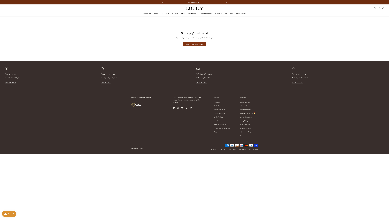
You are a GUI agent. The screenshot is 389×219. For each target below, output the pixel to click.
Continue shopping (194, 44)
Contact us (106, 82)
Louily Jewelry (139, 148)
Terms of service (232, 149)
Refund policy (214, 149)
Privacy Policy (244, 121)
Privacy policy (223, 149)
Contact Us (217, 106)
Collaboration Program (247, 132)
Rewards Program (219, 110)
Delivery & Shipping (245, 106)
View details (10, 82)
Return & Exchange (245, 110)
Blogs (215, 132)
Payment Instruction (246, 117)
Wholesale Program (245, 128)
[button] (375, 8)
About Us (217, 102)
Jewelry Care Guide (220, 124)
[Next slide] (226, 2)
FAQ (241, 136)
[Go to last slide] (162, 2)
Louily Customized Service (222, 128)
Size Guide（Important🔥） (248, 113)
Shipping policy (242, 149)
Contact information (253, 149)
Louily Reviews (218, 117)
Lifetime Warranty (245, 102)
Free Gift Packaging (219, 113)
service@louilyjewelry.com (109, 78)
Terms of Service (245, 124)
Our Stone (217, 121)
